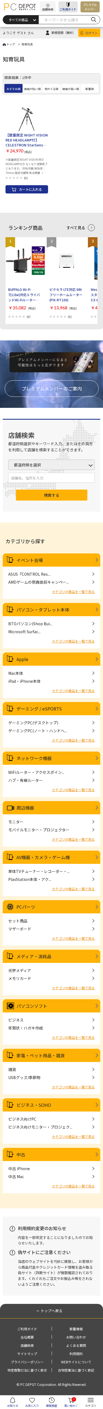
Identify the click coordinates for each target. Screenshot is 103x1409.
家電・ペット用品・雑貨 (40, 1055)
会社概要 (27, 1337)
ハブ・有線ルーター (25, 780)
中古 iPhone (19, 1168)
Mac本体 (15, 673)
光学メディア (19, 970)
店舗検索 (27, 1345)
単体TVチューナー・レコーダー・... (38, 871)
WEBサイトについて (76, 1361)
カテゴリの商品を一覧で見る (73, 591)
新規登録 (63, 32)
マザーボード (19, 929)
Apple (22, 659)
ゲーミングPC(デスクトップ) (33, 723)
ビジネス (16, 1020)
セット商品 (17, 921)
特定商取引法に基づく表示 (27, 1370)
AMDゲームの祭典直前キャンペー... (38, 582)
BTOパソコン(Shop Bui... (30, 624)
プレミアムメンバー (90, 6)
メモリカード (19, 978)
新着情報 (76, 1328)
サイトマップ (27, 1353)
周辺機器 (25, 807)
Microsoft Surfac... (24, 631)
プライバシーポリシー (27, 1361)
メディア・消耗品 (33, 956)
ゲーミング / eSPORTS (39, 708)
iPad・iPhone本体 (24, 681)
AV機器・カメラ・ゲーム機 (43, 857)
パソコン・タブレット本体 (42, 609)
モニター (16, 822)
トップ (11, 44)
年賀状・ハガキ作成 (25, 1028)
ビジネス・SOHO (33, 1105)
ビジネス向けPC (22, 1119)
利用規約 (76, 1353)
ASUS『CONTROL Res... (29, 574)
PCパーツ (25, 906)
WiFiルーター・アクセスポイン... (36, 772)
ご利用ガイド (68, 9)
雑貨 (12, 1069)
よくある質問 (76, 1345)
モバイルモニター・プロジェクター (38, 830)
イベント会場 (29, 560)
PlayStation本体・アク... (29, 879)
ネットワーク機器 (34, 758)
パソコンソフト (31, 1006)
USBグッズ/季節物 (24, 1077)
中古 (20, 1154)
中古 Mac (16, 1176)
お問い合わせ (76, 1337)
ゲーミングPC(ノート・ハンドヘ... (37, 731)
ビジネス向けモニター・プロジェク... (40, 1127)
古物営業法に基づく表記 (76, 1370)
